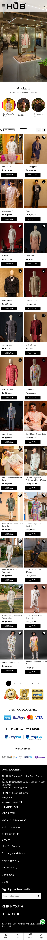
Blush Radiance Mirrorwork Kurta (12, 479)
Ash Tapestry (7, 345)
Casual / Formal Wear (14, 820)
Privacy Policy (9, 867)
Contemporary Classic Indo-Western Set (12, 617)
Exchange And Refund (14, 853)
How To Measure (11, 846)
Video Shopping (11, 827)
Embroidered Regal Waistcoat (9, 571)
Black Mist (30, 211)
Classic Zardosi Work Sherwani (34, 617)
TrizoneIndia (7, 926)
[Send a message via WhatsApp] (43, 922)
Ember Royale (31, 345)
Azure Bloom (7, 434)
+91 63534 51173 (20, 793)
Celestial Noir (7, 300)
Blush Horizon (7, 167)
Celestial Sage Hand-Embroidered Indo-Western (36, 479)
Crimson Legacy (8, 389)
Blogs (5, 882)
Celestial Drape (31, 300)
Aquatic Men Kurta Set (10, 663)
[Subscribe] (38, 896)
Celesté (5, 256)
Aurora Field (30, 389)
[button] (3, 5)
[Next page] (38, 683)
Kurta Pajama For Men (8, 115)
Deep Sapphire (31, 167)
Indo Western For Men (38, 115)
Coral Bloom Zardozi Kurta (36, 434)
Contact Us (8, 874)
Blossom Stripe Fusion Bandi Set (34, 525)
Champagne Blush (9, 211)
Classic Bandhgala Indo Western (34, 571)
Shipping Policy (10, 860)
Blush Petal (30, 256)
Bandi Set (21, 115)
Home (12, 93)
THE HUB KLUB (10, 834)
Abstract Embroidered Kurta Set (36, 663)
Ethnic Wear (8, 812)
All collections (22, 93)
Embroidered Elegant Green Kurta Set (12, 525)
